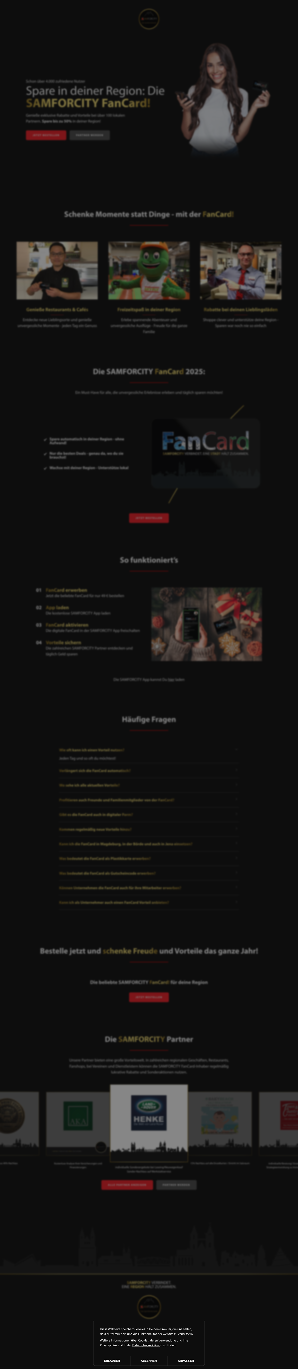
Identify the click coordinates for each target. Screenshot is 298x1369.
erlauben (112, 1360)
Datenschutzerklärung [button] (147, 1345)
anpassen (186, 1360)
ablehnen (149, 1360)
